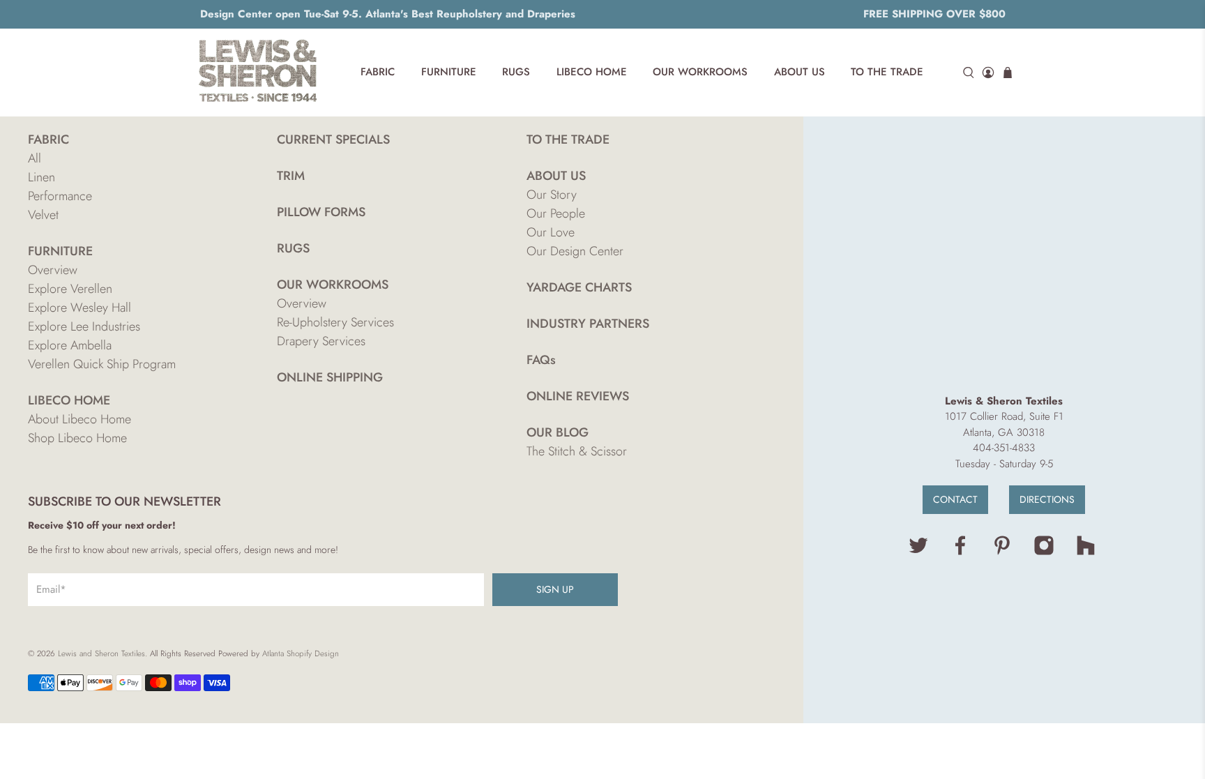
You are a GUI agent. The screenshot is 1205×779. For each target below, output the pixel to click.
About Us (799, 72)
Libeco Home (591, 72)
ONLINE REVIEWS (577, 396)
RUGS (293, 248)
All (34, 158)
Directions (1047, 499)
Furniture (448, 72)
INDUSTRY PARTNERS (587, 324)
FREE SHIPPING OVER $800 (934, 14)
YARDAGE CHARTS (579, 287)
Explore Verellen (70, 289)
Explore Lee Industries (84, 326)
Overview (52, 270)
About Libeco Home (79, 419)
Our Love (550, 232)
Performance (60, 196)
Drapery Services (321, 341)
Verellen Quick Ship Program (102, 364)
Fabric (378, 72)
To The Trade (887, 72)
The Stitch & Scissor (576, 451)
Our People (555, 213)
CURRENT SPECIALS (333, 139)
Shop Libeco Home (77, 438)
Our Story (551, 195)
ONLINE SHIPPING (330, 377)
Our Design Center (574, 251)
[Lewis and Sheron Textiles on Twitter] (918, 552)
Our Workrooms (700, 72)
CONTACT (955, 499)
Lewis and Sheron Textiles (101, 653)
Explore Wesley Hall (79, 307)
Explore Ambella (70, 345)
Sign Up (555, 589)
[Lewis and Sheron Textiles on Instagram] (1043, 552)
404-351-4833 (1004, 447)
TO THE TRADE (567, 139)
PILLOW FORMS (321, 212)
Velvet (43, 215)
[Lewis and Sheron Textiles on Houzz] (1085, 552)
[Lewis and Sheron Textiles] (258, 72)
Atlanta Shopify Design (300, 653)
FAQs (541, 360)
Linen (41, 177)
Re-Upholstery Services (335, 322)
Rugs (516, 72)
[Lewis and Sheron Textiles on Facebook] (960, 552)
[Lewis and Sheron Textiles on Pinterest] (1002, 552)
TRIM (291, 176)
